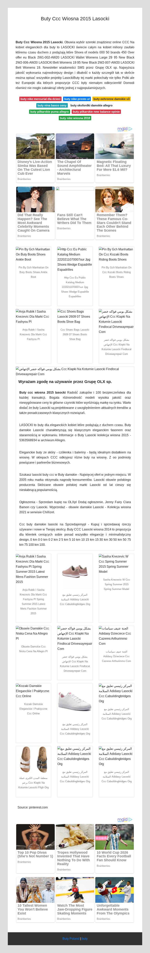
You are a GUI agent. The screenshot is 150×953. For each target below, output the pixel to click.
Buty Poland (70, 938)
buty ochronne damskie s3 (111, 99)
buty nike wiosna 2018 (75, 118)
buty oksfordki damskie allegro (91, 105)
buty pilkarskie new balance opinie (96, 111)
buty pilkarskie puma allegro (49, 111)
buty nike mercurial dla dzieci (40, 99)
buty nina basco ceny (52, 105)
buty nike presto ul (77, 99)
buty (85, 938)
